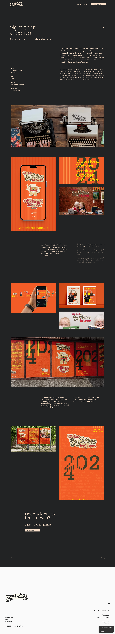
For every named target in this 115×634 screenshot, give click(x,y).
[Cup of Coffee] (17, 598)
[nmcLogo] (16, 4)
